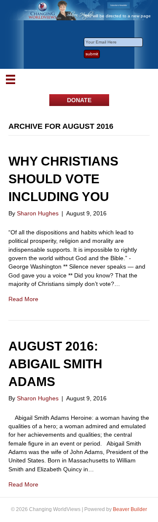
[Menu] (10, 79)
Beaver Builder (130, 509)
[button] (79, 100)
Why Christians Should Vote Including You (63, 179)
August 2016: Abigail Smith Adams (55, 364)
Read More (23, 299)
